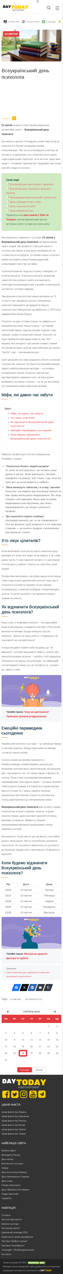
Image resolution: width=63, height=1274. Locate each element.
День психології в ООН (22, 206)
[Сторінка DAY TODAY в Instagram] (23, 1094)
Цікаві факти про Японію (14, 1121)
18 (14, 1046)
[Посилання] (48, 987)
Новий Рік (6, 1198)
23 (57, 1046)
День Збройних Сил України (15, 1189)
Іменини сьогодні (10, 1224)
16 (57, 1039)
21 (40, 1046)
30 (57, 1053)
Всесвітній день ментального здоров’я (31, 184)
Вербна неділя (9, 1150)
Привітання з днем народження (17, 1237)
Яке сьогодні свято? (12, 1219)
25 (14, 1053)
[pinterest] (32, 1)
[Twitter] (24, 987)
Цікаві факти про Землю (14, 1129)
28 (40, 1053)
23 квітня (15, 999)
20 (31, 1046)
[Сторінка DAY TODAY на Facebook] (6, 1094)
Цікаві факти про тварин (14, 1134)
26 (23, 1053)
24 (6, 1053)
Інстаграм (34, 99)
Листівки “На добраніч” (13, 1245)
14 (40, 1039)
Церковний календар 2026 (15, 1232)
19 (23, 1046)
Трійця (5, 1168)
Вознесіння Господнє (12, 1163)
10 (6, 1039)
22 (48, 1046)
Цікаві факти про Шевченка (15, 1116)
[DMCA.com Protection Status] (36, 1262)
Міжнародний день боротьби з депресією (33, 197)
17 (6, 1046)
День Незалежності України (15, 1176)
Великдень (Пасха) (11, 1155)
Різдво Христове (10, 1194)
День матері (7, 1159)
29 (48, 1053)
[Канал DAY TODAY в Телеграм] (41, 1094)
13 (31, 1039)
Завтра (39, 1069)
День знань (7, 1181)
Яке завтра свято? (11, 1228)
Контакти (6, 1254)
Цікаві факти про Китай (13, 1125)
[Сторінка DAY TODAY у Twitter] (14, 1094)
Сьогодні (24, 1069)
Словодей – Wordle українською (18, 1250)
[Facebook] (16, 987)
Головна (6, 1215)
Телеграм (12, 99)
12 (23, 1039)
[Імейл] (40, 987)
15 (48, 1039)
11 (14, 1039)
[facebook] (28, 1)
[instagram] (37, 1)
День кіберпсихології (22, 210)
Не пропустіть (34, 999)
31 (6, 1060)
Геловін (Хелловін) (11, 1185)
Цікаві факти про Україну (14, 1112)
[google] (30, 1)
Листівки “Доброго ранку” (15, 1241)
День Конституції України (14, 1172)
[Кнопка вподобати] (14, 118)
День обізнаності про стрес (25, 201)
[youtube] (35, 1)
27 (31, 1053)
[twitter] (25, 1)
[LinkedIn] (32, 987)
